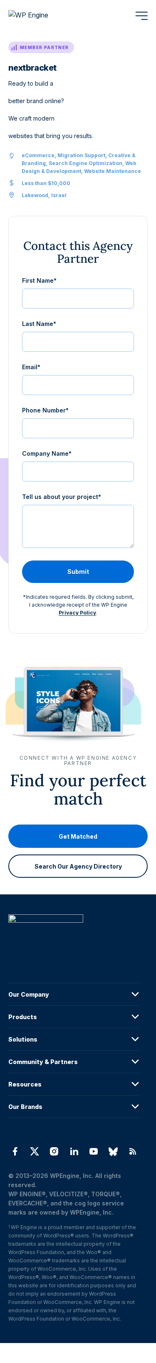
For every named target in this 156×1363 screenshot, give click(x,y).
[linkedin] (73, 1151)
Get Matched (78, 836)
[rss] (132, 1151)
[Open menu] (141, 16)
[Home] (73, 935)
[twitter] (34, 1151)
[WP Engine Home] (39, 16)
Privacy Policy (77, 613)
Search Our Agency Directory (78, 865)
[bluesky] (112, 1151)
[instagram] (54, 1151)
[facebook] (14, 1151)
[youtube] (93, 1151)
